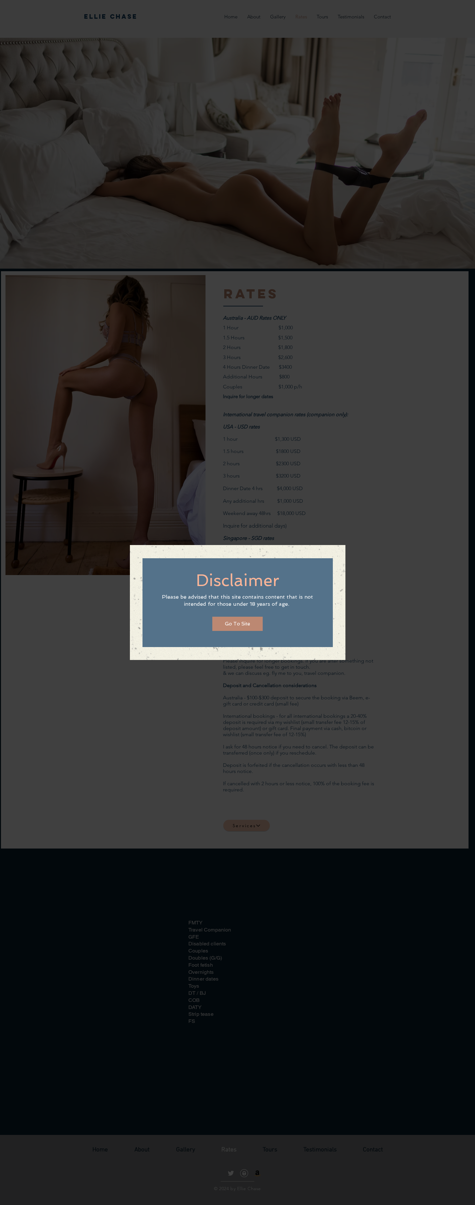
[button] (237, 624)
